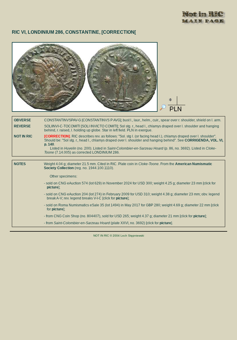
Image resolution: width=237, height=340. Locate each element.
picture (52, 187)
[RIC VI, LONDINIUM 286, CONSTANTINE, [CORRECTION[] (162, 111)
